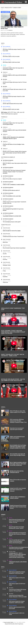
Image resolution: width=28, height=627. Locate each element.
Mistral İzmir (5, 242)
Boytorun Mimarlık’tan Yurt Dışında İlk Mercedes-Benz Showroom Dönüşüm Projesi (17, 534)
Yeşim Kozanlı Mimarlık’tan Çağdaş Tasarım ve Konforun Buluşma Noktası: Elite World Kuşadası (17, 541)
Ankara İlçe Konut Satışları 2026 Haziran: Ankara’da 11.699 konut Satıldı (18, 596)
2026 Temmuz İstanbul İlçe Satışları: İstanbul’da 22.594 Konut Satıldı (17, 572)
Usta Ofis (5, 253)
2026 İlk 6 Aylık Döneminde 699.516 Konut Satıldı (12, 103)
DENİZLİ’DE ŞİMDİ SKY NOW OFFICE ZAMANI (11, 230)
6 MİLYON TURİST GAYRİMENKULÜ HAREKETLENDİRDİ (13, 184)
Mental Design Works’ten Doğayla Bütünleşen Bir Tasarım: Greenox (16, 527)
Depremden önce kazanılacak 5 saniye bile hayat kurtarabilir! (17, 428)
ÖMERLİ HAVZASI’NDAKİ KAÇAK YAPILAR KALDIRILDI (17, 437)
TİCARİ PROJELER (6, 227)
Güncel (4, 65)
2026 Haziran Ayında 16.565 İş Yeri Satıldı (11, 109)
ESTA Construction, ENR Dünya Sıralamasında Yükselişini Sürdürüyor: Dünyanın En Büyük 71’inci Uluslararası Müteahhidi (14, 172)
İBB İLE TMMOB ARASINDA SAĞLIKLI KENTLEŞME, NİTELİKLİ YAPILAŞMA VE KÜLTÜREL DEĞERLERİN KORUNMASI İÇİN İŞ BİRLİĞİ (18, 464)
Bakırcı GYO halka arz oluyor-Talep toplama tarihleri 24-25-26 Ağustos (18, 411)
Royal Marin (5, 276)
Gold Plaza (5, 259)
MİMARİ (10, 517)
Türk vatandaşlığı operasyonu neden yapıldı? (12, 221)
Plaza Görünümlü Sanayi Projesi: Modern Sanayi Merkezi (14, 248)
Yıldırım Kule (5, 282)
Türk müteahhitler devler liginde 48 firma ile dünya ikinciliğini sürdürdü (17, 454)
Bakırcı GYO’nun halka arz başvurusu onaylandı (12, 178)
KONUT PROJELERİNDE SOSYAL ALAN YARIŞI (12, 196)
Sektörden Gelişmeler (8, 160)
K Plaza (4, 270)
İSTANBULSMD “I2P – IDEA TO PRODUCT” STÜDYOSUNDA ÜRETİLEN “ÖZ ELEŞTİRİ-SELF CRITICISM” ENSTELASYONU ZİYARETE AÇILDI (17, 555)
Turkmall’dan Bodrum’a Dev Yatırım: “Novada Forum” (13, 236)
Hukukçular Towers (7, 265)
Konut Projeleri (6, 239)
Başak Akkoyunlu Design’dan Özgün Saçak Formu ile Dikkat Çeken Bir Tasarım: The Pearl (17, 521)
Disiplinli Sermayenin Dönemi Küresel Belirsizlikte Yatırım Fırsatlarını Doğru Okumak (18, 507)
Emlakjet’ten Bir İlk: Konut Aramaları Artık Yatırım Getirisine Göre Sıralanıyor (18, 490)
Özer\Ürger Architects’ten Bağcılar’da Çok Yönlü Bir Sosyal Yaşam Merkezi (18, 548)
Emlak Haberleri (5, 12)
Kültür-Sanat (12, 551)
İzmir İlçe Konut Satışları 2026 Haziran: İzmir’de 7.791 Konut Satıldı (17, 590)
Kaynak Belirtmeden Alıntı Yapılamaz (14, 623)
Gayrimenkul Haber (9, 622)
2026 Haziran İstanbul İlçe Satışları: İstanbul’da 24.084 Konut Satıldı (17, 602)
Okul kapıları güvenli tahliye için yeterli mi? (11, 190)
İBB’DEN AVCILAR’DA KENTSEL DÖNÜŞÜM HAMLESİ (17, 471)
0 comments (9, 30)
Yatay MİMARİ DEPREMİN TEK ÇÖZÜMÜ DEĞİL (12, 216)
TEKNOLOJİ (5, 72)
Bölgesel (5, 79)
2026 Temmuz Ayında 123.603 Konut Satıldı (11, 62)
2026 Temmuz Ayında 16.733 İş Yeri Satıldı (11, 56)
